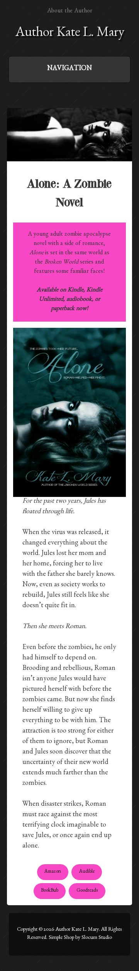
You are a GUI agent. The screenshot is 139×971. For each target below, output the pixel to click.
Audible (87, 872)
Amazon (52, 872)
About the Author (69, 12)
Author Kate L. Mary (69, 34)
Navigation (69, 69)
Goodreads (87, 891)
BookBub (49, 891)
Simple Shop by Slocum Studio (80, 938)
